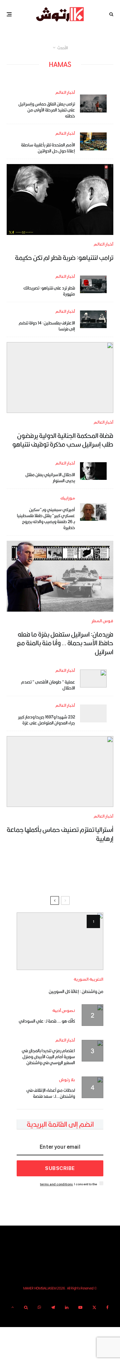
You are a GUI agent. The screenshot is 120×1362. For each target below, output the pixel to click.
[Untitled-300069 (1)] (93, 512)
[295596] (93, 713)
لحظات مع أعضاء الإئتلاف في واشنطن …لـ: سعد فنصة (50, 1093)
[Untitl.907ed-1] (93, 284)
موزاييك (67, 498)
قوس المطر (102, 621)
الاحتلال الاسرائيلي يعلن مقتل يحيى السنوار (50, 478)
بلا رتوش (67, 1079)
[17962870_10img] (93, 103)
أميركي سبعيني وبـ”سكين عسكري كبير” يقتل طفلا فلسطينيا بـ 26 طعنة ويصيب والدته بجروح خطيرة (46, 518)
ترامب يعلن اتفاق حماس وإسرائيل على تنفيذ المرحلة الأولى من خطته (46, 110)
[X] (94, 1307)
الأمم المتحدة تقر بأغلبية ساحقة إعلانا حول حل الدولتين (48, 148)
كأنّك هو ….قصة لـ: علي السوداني (47, 1021)
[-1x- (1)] (60, 199)
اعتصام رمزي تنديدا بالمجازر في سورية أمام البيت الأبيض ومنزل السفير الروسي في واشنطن (48, 1057)
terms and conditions (56, 1184)
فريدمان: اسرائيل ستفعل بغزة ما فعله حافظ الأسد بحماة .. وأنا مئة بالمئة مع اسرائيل (65, 643)
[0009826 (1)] (60, 576)
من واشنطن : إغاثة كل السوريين (76, 991)
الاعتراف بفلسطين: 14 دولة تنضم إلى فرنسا (47, 326)
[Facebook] (107, 1307)
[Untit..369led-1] (60, 377)
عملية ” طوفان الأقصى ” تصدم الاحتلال (48, 685)
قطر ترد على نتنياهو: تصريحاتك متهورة (49, 291)
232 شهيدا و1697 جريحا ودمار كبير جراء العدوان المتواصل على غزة (46, 720)
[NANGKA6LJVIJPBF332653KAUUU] (93, 141)
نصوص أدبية (63, 1010)
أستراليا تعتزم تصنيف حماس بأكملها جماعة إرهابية (60, 834)
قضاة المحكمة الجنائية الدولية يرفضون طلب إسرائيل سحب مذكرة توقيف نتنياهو (62, 440)
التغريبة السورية (88, 979)
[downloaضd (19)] (93, 319)
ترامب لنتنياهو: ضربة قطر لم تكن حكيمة (64, 257)
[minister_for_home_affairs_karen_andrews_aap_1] (60, 771)
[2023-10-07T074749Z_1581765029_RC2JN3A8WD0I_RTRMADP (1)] (93, 678)
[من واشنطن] (60, 941)
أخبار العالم (65, 92)
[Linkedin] (66, 1307)
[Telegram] (53, 1307)
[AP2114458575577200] (93, 471)
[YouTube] (80, 1307)
